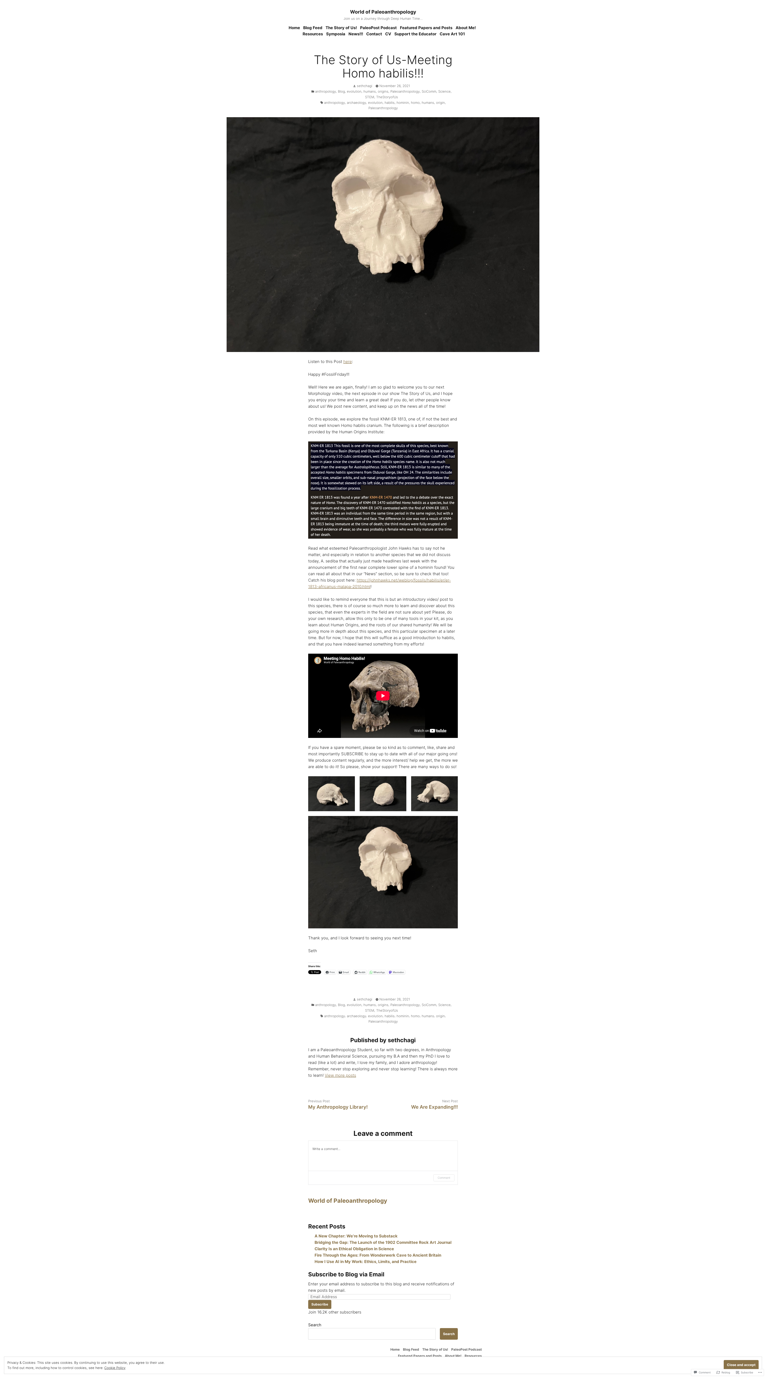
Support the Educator (415, 34)
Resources (313, 34)
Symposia (335, 34)
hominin (403, 103)
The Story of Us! (341, 27)
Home (294, 27)
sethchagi (364, 86)
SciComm (429, 91)
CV (388, 34)
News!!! (355, 34)
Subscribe (319, 1304)
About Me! (466, 27)
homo (415, 103)
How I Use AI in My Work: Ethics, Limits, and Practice (366, 1261)
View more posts (340, 1075)
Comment (444, 1177)
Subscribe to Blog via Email (346, 1274)
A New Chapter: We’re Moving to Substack (356, 1236)
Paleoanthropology (405, 91)
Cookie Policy (114, 1368)
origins (383, 91)
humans (369, 91)
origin (440, 103)
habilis (390, 103)
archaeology (356, 103)
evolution (354, 91)
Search (314, 1324)
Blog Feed (312, 27)
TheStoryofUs (387, 97)
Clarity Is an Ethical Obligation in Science (354, 1248)
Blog (341, 91)
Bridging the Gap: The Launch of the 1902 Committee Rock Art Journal (383, 1242)
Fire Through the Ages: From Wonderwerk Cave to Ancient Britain (378, 1255)
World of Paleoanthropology (383, 12)
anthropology (325, 91)
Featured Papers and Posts (426, 27)
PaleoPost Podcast (378, 27)
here (347, 361)
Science (444, 91)
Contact (374, 34)
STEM (369, 97)
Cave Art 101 (452, 34)
